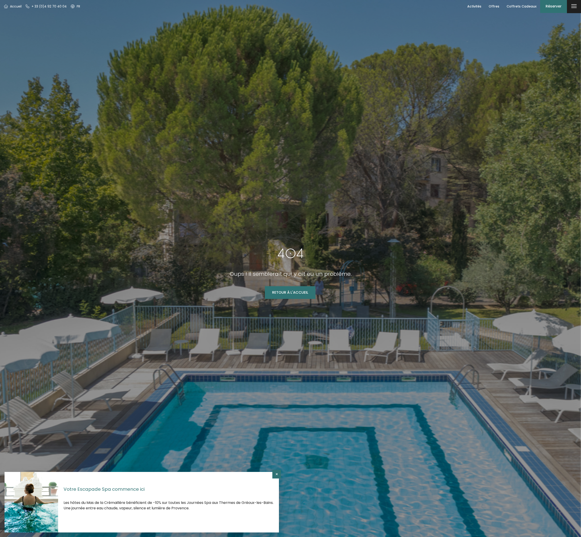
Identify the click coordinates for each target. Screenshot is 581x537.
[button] (75, 6)
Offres (494, 6)
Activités (474, 6)
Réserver (553, 6)
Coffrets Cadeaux (522, 6)
